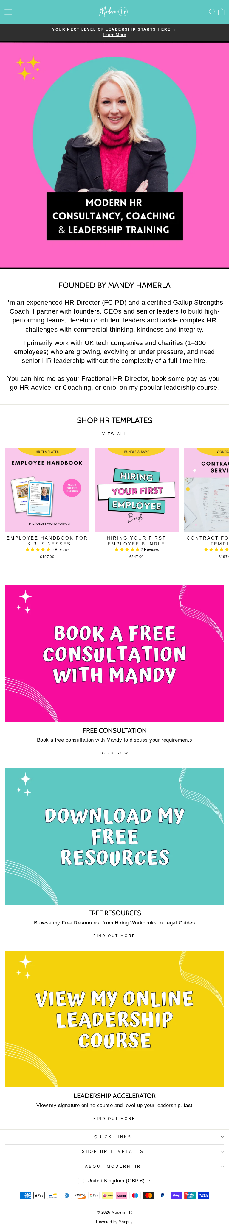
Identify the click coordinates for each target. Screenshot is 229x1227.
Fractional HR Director (114, 378)
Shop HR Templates (113, 1151)
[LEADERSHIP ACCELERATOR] (114, 1019)
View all (114, 434)
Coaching (77, 387)
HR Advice (35, 387)
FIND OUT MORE (114, 936)
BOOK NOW (114, 753)
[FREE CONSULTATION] (114, 653)
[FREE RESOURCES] (114, 836)
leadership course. (191, 387)
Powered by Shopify (114, 1222)
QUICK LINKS (113, 1137)
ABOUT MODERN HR (113, 1166)
